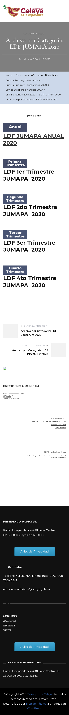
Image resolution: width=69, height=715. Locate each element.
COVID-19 (10, 479)
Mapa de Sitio (60, 428)
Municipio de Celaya (40, 694)
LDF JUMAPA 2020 (33, 33)
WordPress (34, 708)
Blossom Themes (37, 703)
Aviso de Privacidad (58, 425)
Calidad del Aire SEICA (20, 470)
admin (37, 115)
